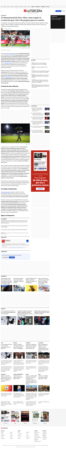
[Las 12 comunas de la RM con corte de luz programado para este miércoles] (8, 320)
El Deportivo (21, 6)
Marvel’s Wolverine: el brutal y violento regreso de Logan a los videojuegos (31, 280)
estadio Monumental (10, 53)
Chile (2, 342)
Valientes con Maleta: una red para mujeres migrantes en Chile (43, 377)
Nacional (8, 6)
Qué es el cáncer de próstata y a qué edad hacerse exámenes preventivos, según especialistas (43, 281)
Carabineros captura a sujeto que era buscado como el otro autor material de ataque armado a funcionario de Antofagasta (40, 81)
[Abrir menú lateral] (2, 11)
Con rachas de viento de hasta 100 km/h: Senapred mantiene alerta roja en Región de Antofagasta (40, 72)
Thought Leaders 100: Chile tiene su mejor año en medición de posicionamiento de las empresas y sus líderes (40, 76)
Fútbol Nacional (9, 232)
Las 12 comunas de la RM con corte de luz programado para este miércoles (8, 312)
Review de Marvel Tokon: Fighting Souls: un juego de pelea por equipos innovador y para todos (6, 403)
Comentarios (8, 50)
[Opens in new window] (25, 421)
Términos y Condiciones (12, 247)
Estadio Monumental (19, 232)
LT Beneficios (38, 6)
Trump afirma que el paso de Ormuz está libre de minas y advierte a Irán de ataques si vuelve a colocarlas (31, 403)
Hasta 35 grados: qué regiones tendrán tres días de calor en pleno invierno (31, 361)
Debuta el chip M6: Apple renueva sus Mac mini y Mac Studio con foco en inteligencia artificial (6, 378)
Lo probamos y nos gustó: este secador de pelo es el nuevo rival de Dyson (43, 394)
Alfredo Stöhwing (4, 233)
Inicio (2, 6)
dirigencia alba (9, 76)
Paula (39, 374)
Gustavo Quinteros (8, 62)
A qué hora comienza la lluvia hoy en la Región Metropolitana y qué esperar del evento (31, 346)
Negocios (12, 6)
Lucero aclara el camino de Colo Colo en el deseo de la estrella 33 (14, 229)
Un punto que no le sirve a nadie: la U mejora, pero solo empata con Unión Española (14, 226)
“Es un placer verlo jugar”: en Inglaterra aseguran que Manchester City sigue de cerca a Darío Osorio (38, 114)
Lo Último (33, 6)
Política (5, 6)
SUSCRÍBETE (40, 188)
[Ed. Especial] (35, 421)
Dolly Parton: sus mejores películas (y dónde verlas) (39, 68)
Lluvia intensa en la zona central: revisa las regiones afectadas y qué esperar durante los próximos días (6, 281)
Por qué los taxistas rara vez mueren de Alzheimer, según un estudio (18, 280)
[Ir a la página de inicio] (33, 11)
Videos (29, 6)
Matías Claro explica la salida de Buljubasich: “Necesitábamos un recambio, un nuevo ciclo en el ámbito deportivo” (37, 109)
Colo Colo (14, 232)
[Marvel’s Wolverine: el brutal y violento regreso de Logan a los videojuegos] (31, 288)
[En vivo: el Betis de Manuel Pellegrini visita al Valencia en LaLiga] (47, 127)
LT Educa (47, 6)
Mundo (25, 6)
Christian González (7, 28)
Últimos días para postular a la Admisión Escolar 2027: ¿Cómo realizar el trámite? (41, 312)
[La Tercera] (5, 421)
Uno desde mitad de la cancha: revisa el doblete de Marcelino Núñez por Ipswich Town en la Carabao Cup (38, 118)
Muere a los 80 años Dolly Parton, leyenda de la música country (18, 403)
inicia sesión (5, 257)
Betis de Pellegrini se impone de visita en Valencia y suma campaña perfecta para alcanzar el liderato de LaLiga (43, 348)
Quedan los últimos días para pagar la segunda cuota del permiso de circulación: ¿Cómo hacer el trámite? (25, 313)
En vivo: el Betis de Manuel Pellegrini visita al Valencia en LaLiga (38, 127)
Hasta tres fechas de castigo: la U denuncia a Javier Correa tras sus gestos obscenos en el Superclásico (38, 131)
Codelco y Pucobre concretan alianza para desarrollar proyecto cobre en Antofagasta (39, 64)
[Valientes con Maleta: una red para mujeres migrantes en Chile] (44, 388)
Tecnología (16, 6)
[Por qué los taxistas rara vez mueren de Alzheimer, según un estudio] (19, 288)
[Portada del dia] (40, 170)
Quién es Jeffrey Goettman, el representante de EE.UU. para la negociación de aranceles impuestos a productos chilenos (18, 369)
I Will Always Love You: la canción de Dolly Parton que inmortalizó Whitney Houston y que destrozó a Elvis (19, 395)
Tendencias (28, 342)
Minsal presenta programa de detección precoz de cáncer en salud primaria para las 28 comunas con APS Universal (40, 86)
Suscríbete (12, 257)
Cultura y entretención (18, 374)
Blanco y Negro (25, 232)
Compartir (3, 50)
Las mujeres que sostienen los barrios (43, 402)
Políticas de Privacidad (19, 247)
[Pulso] (15, 421)
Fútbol (6, 232)
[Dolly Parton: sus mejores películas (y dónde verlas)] (19, 388)
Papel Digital (43, 6)
